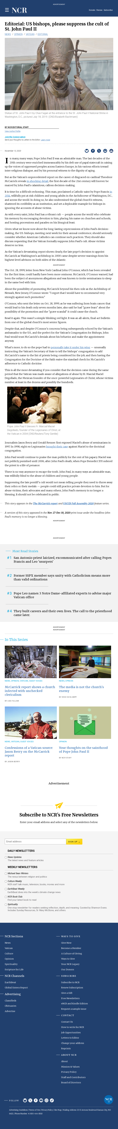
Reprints (66, 1048)
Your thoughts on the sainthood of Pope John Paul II (83, 749)
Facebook (36, 1100)
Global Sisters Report (16, 987)
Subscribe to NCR (70, 982)
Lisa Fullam (13, 701)
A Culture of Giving (71, 953)
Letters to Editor (70, 1037)
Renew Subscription (72, 987)
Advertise (10, 1011)
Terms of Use (34, 1110)
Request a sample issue (73, 1009)
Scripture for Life (14, 969)
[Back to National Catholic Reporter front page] (19, 10)
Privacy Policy (69, 1072)
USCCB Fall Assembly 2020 (78, 503)
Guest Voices (35, 681)
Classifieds (10, 1000)
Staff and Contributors (73, 1077)
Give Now (66, 942)
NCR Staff (67, 758)
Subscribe (108, 10)
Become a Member (71, 948)
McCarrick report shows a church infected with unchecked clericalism (30, 691)
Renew (99, 10)
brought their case (57, 446)
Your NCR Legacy (70, 964)
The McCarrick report (45, 503)
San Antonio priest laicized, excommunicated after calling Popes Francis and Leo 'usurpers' (63, 559)
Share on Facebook (93, 151)
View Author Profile (12, 131)
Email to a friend (105, 151)
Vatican (30, 34)
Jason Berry (14, 762)
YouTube (41, 1100)
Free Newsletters (70, 998)
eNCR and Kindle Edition (74, 1003)
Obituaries (10, 1005)
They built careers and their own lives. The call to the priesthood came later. (63, 613)
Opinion (18, 34)
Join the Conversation (15, 137)
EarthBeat (10, 982)
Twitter (30, 1100)
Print (111, 151)
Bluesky (25, 1100)
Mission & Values (70, 1066)
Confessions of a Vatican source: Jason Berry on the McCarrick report (29, 751)
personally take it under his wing (70, 347)
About (64, 1061)
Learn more (45, 140)
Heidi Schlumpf (69, 697)
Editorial (43, 34)
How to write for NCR (72, 1027)
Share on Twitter (99, 151)
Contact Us (67, 1021)
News (8, 34)
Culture (9, 953)
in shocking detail (37, 181)
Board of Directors (71, 1082)
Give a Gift (66, 993)
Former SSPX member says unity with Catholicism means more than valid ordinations (62, 577)
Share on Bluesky (87, 151)
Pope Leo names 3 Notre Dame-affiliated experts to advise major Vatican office (62, 595)
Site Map (57, 1110)
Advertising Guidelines (18, 1110)
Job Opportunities (71, 1032)
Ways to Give (68, 958)
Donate (92, 10)
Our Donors (67, 969)
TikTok (52, 1100)
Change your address (72, 1043)
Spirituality (11, 964)
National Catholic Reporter (108, 1099)
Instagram (46, 1100)
